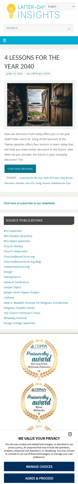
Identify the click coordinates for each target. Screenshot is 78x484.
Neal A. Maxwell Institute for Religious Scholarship (36, 303)
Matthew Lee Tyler (61, 183)
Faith (46, 73)
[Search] (69, 29)
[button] (70, 434)
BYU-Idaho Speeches (17, 241)
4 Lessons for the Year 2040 (34, 177)
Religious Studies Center (19, 308)
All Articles (34, 73)
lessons (46, 183)
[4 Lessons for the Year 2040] (39, 104)
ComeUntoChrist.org (17, 266)
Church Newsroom (15, 251)
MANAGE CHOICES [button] (39, 466)
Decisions (9, 183)
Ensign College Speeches (19, 323)
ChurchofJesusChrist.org (19, 256)
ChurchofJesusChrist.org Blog (22, 261)
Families (20, 183)
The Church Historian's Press (22, 313)
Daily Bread (66, 177)
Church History (13, 246)
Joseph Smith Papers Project (21, 292)
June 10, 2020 (14, 73)
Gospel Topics (12, 287)
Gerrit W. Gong (33, 183)
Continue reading (20, 168)
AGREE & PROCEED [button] (39, 478)
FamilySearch (12, 277)
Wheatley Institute (15, 318)
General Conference (16, 282)
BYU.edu (54, 177)
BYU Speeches (13, 231)
